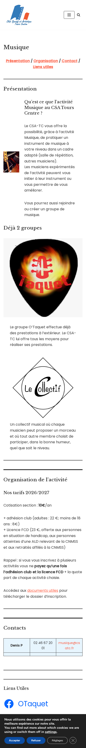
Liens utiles (43, 66)
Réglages (57, 740)
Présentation (18, 60)
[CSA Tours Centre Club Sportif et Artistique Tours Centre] (18, 15)
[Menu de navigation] (69, 15)
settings (51, 732)
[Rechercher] (78, 14)
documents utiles (42, 590)
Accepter (14, 740)
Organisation (45, 60)
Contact (70, 60)
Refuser (36, 740)
